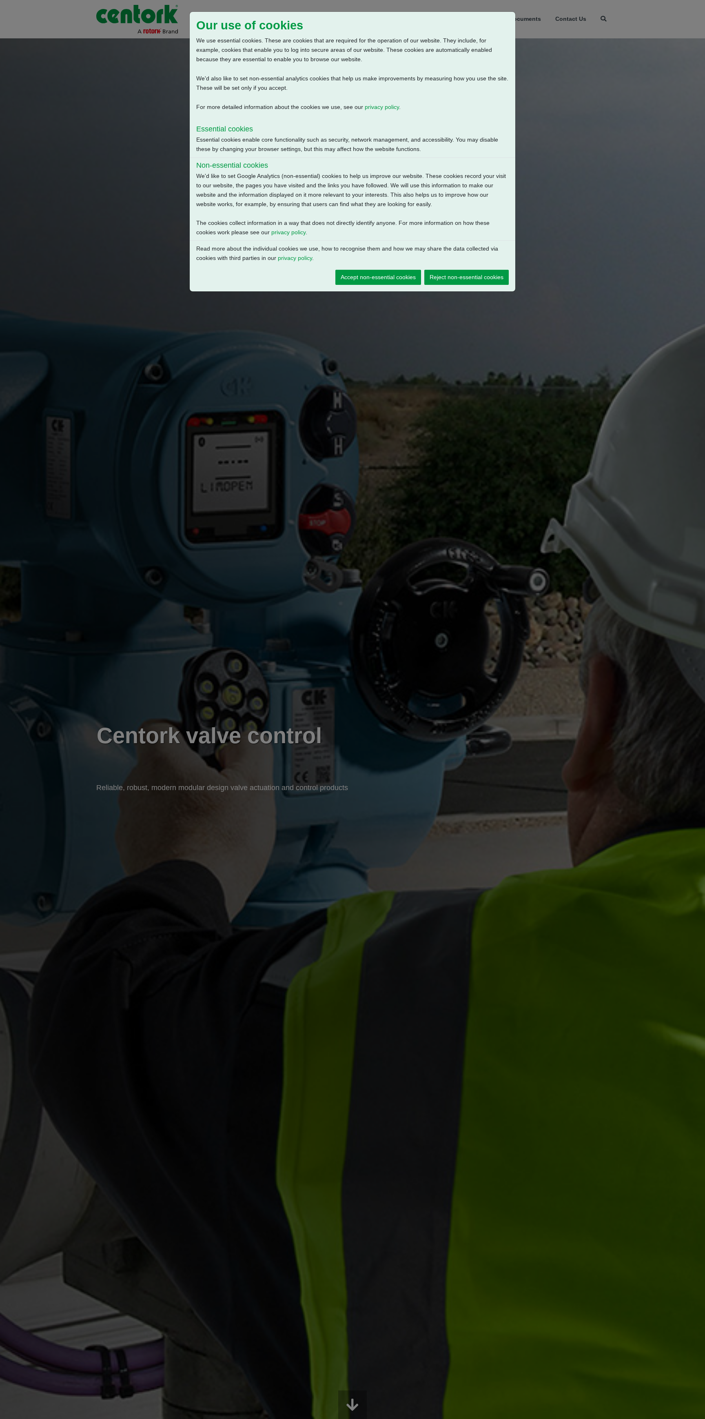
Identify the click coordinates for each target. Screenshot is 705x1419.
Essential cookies (224, 129)
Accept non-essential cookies (378, 277)
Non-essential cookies (232, 165)
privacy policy (382, 107)
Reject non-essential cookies (466, 277)
